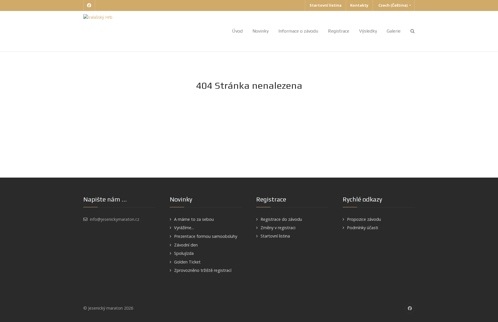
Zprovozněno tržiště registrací (202, 270)
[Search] (412, 31)
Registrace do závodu (281, 219)
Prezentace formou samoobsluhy (205, 236)
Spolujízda (184, 253)
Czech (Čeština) (393, 5)
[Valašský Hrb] (97, 17)
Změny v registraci (278, 227)
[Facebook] (89, 5)
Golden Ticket (187, 262)
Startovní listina (275, 236)
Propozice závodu (364, 219)
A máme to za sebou (194, 219)
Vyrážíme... (184, 227)
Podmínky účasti (362, 227)
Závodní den (186, 245)
